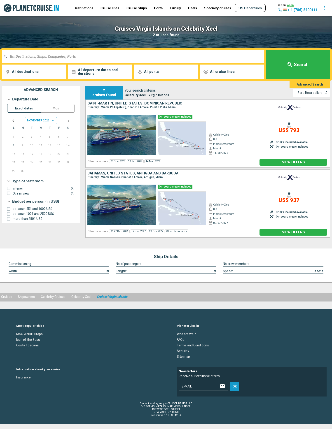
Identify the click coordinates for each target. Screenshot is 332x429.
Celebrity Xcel (81, 297)
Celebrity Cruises (53, 297)
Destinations (83, 8)
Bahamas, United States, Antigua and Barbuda (132, 173)
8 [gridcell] (13, 145)
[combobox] (135, 56)
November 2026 (38, 120)
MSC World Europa (29, 334)
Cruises (6, 297)
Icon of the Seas (28, 339)
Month (57, 108)
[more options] (324, 8)
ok (235, 386)
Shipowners (26, 297)
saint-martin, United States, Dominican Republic (134, 103)
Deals (192, 8)
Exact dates (24, 108)
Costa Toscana (27, 345)
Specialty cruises (217, 8)
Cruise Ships (136, 8)
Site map (183, 356)
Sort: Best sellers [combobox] (310, 93)
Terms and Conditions (193, 345)
